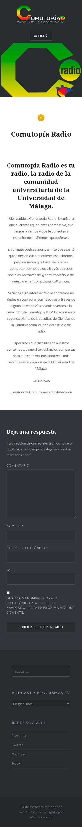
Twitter (17, 745)
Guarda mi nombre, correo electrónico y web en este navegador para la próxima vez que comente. (40, 605)
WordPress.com (40, 817)
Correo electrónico (27, 548)
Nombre (15, 526)
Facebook (19, 736)
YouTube (18, 754)
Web (10, 570)
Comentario (18, 465)
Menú (43, 35)
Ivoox (16, 763)
